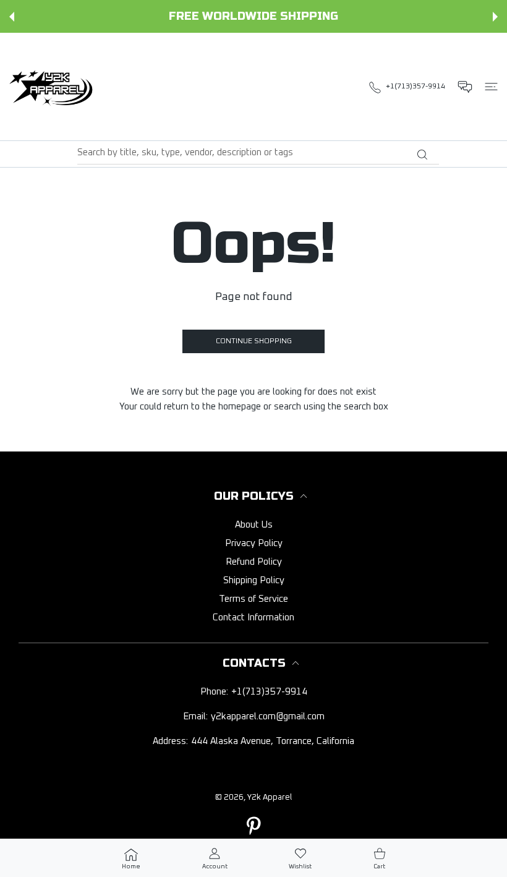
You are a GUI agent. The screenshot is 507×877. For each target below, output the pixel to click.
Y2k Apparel (269, 798)
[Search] (422, 154)
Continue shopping (254, 341)
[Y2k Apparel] (53, 86)
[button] (11, 17)
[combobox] (258, 153)
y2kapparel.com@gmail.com (268, 716)
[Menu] (491, 86)
